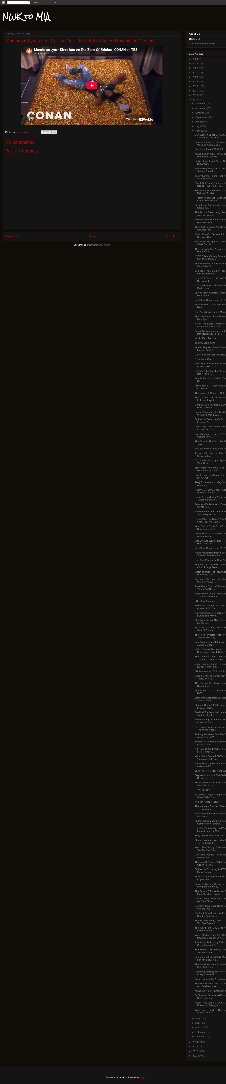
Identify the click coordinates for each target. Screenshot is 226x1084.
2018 (196, 86)
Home (92, 236)
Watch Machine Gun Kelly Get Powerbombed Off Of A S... (210, 936)
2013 (196, 1046)
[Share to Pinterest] (55, 132)
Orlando (196, 39)
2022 (196, 68)
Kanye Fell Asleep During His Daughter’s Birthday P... (210, 885)
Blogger (143, 1077)
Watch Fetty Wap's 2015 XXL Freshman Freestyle (210, 1004)
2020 (196, 77)
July (197, 126)
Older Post (172, 236)
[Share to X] (49, 132)
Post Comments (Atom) (98, 245)
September (201, 117)
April (198, 1023)
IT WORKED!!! (202, 790)
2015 (196, 99)
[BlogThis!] (46, 132)
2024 (196, 59)
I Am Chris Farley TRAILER (209, 149)
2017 (196, 90)
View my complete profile (202, 43)
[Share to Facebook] (52, 132)
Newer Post (12, 236)
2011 (195, 1055)
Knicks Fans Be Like (205, 338)
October (199, 112)
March (199, 1027)
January (199, 1036)
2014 (196, 1042)
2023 (196, 63)
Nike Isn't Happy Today (207, 801)
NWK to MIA (26, 16)
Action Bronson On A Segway (210, 979)
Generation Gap (203, 359)
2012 (196, 1051)
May (198, 1018)
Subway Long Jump (205, 342)
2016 (196, 95)
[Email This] (43, 132)
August (199, 121)
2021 (196, 72)
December (201, 103)
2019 (196, 81)
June (198, 130)
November (201, 108)
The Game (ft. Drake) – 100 (209, 393)
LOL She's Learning (205, 601)
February (200, 1032)
